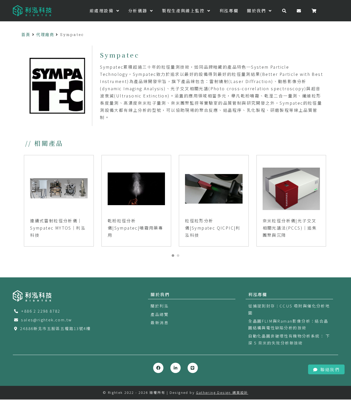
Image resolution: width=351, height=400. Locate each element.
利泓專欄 (228, 11)
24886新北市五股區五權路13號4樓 (55, 328)
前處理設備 (102, 11)
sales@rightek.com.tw (46, 319)
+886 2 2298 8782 (40, 311)
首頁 (25, 34)
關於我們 (257, 11)
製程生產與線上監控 (184, 11)
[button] (173, 255)
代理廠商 (45, 34)
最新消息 (160, 322)
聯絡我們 (329, 369)
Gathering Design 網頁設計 (222, 392)
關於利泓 (160, 305)
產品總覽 (160, 314)
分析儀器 (138, 11)
